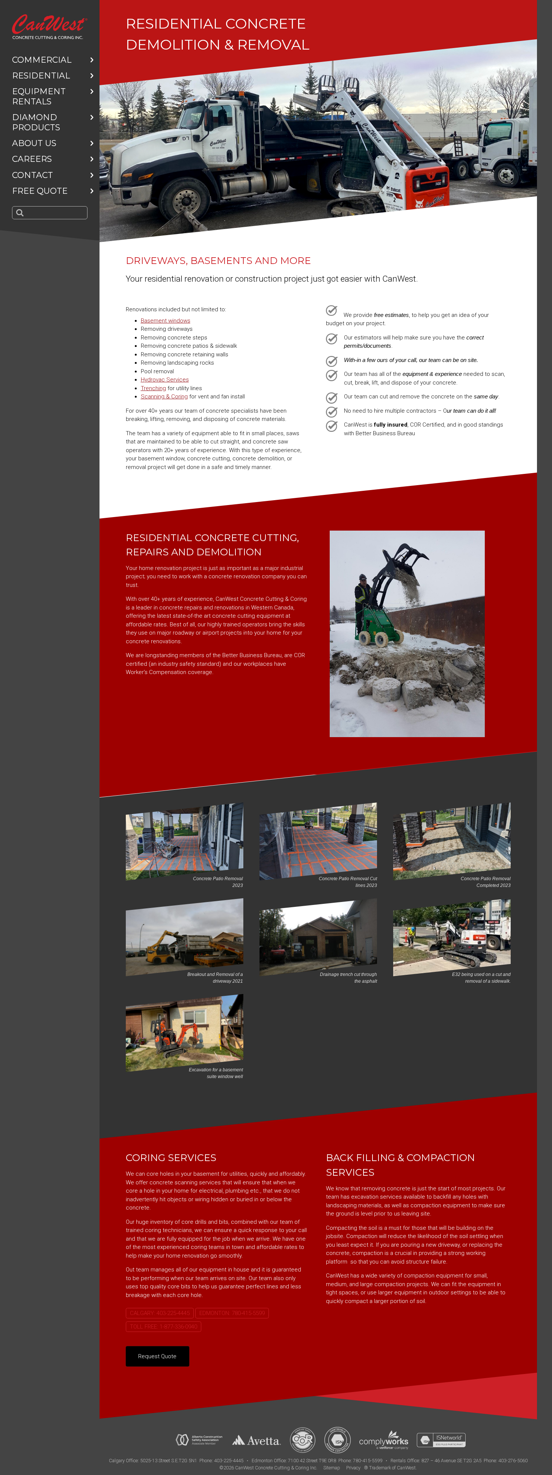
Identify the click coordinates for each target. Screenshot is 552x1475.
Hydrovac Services (165, 379)
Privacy (353, 1467)
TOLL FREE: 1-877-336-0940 (163, 1326)
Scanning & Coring (164, 396)
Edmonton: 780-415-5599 (232, 1313)
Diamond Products (36, 122)
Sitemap (331, 1467)
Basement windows (165, 320)
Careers (32, 159)
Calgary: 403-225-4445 (160, 1313)
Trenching (153, 388)
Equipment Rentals (39, 96)
